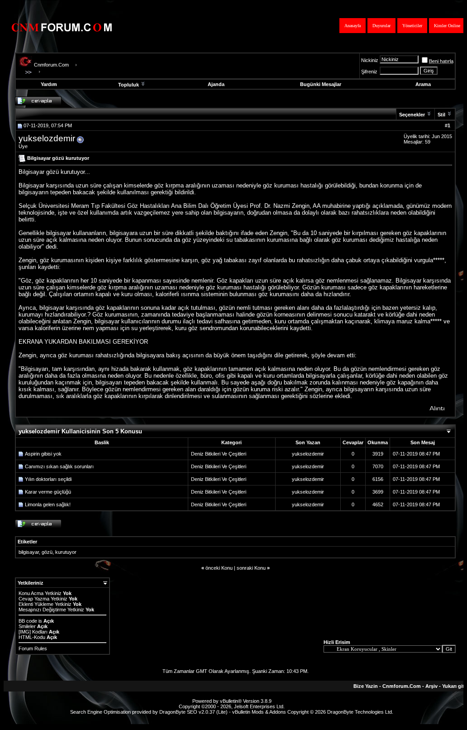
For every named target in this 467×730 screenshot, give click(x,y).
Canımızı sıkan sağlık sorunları (59, 466)
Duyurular (381, 25)
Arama (423, 84)
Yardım (49, 84)
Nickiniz (369, 60)
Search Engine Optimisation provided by (114, 712)
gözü (47, 552)
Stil (441, 114)
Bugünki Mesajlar (320, 84)
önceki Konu (219, 568)
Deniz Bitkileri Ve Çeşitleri (218, 453)
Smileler (27, 626)
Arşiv (431, 686)
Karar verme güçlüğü (48, 492)
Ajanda (216, 84)
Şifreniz (369, 71)
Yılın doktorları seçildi (48, 479)
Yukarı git (453, 686)
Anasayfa (352, 25)
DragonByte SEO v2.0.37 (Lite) (193, 712)
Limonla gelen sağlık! (48, 504)
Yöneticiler (412, 25)
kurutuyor (65, 552)
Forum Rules (33, 648)
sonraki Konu (251, 568)
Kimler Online (447, 25)
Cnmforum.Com (51, 64)
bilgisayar (29, 552)
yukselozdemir (47, 138)
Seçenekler (412, 114)
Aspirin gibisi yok (43, 453)
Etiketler (27, 541)
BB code (28, 621)
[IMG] (25, 631)
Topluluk (128, 84)
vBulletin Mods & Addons (259, 712)
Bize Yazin (365, 686)
